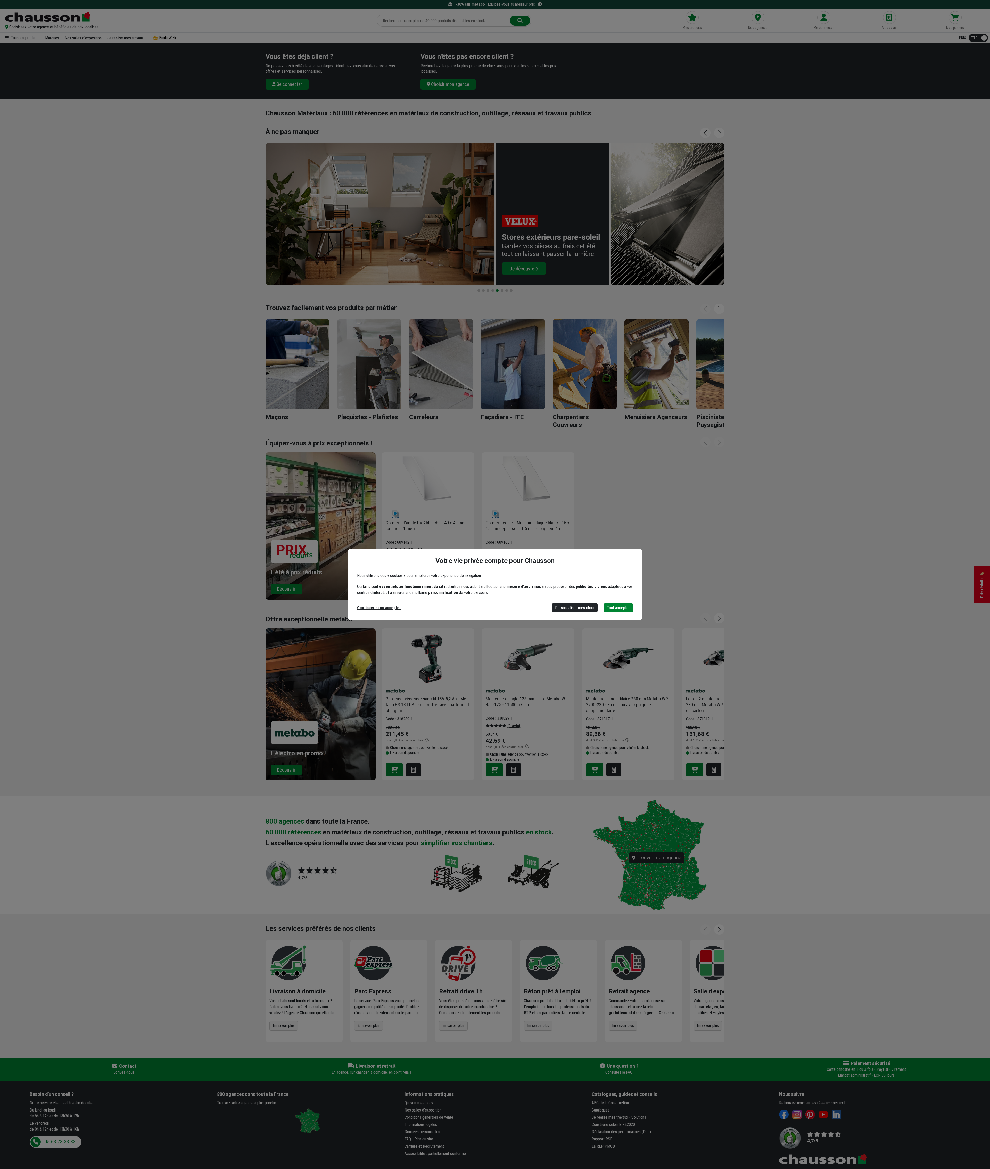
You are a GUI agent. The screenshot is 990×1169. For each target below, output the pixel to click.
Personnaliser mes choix (575, 607)
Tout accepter (618, 607)
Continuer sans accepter (379, 607)
